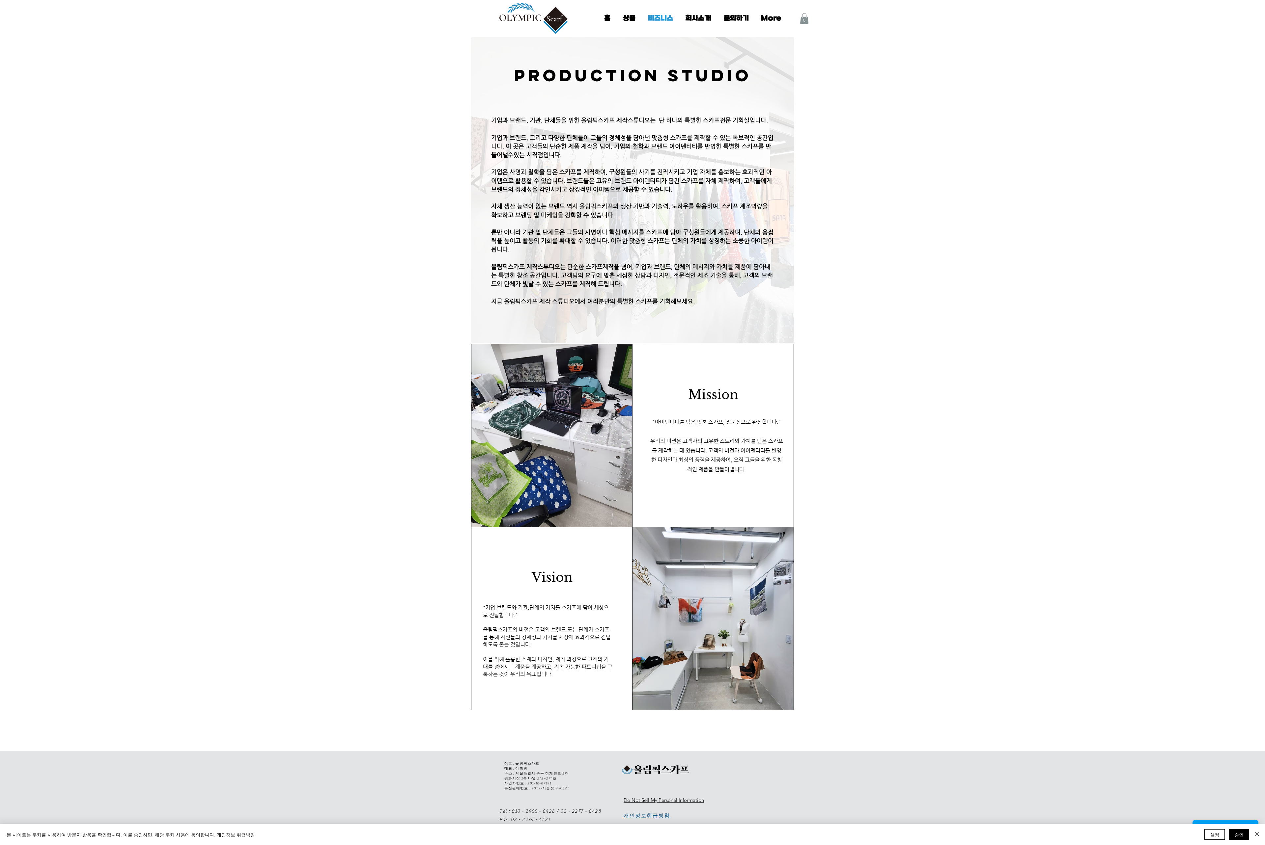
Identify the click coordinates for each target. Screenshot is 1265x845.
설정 (1214, 834)
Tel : (505, 811)
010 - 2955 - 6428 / (535, 811)
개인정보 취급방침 (236, 834)
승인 (1239, 834)
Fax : (505, 819)
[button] (804, 18)
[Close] (1257, 834)
